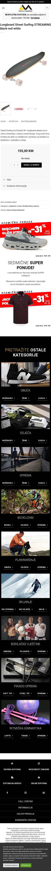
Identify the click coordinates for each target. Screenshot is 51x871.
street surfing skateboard (15, 210)
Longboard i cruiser (15, 206)
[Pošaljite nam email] (44, 793)
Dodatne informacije (17, 186)
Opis (9, 179)
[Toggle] (4, 180)
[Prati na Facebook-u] (7, 793)
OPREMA (25, 475)
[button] (3, 8)
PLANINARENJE (25, 560)
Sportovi (13, 121)
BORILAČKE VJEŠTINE (25, 644)
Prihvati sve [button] (26, 865)
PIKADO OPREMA (25, 686)
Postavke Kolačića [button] (11, 865)
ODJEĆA (25, 433)
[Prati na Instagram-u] (25, 793)
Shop (3, 121)
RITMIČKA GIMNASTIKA (25, 728)
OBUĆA (25, 390)
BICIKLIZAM (25, 517)
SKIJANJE (25, 602)
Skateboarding (29, 121)
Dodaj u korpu (31, 165)
